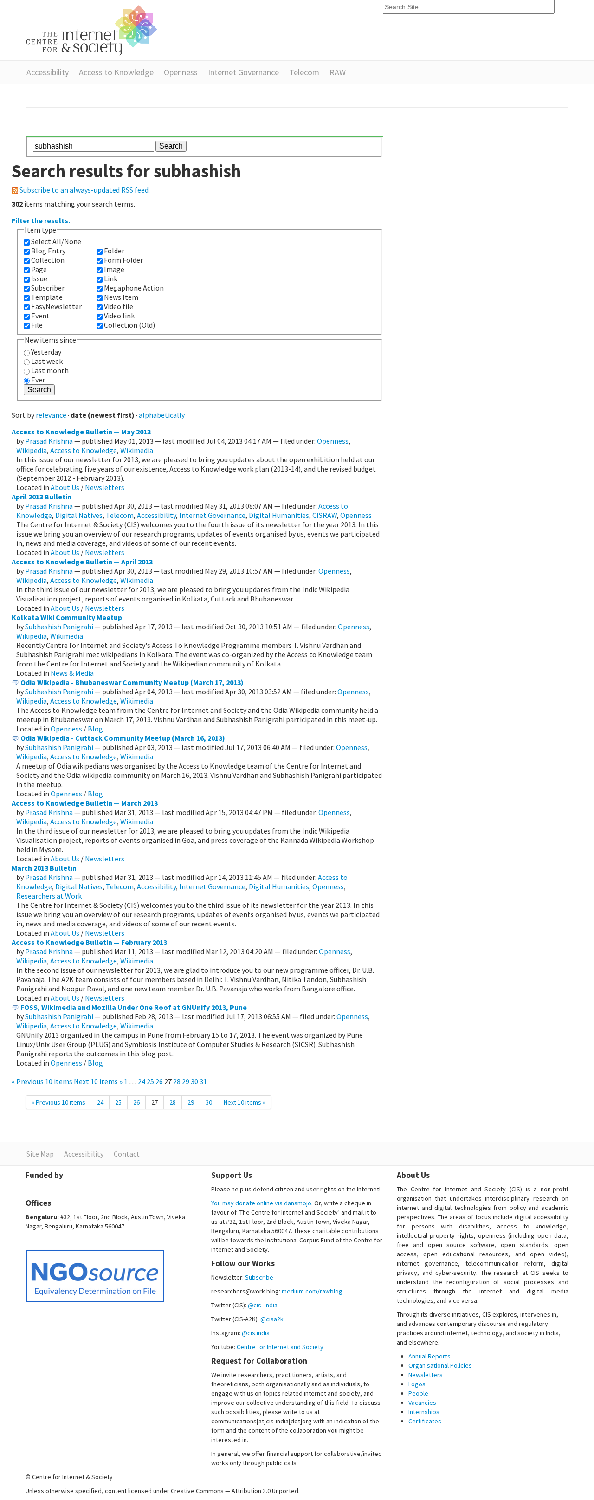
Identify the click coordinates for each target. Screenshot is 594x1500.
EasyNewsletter (56, 306)
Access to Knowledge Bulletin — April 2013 (82, 561)
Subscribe (259, 1277)
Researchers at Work (49, 895)
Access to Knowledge (116, 72)
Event (40, 315)
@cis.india (256, 1333)
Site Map (40, 1153)
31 (203, 1081)
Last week (47, 361)
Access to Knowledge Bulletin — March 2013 (85, 803)
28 (177, 1081)
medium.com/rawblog (312, 1291)
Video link (119, 315)
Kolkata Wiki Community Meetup (67, 617)
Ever (38, 379)
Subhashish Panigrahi (59, 626)
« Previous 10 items (43, 1081)
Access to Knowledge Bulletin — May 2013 (81, 431)
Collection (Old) (129, 325)
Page (39, 269)
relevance (51, 415)
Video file (118, 306)
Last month (50, 370)
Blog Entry (48, 250)
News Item (121, 297)
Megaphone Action (134, 287)
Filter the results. (41, 220)
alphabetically (162, 415)
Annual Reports (429, 1356)
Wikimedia (136, 450)
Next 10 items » (99, 1081)
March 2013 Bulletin (44, 868)
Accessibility (47, 72)
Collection (48, 260)
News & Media (72, 673)
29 (185, 1081)
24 (141, 1081)
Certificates (424, 1421)
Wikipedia (31, 450)
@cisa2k (272, 1319)
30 (194, 1081)
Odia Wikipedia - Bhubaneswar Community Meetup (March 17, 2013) (132, 682)
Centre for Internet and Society (280, 1347)
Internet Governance (243, 72)
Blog (95, 728)
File (37, 325)
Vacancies (422, 1402)
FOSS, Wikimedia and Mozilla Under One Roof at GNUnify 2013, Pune (133, 1007)
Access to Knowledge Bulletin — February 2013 (89, 942)
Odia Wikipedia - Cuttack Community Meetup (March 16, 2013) (122, 738)
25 (150, 1081)
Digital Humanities (279, 515)
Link (110, 278)
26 (159, 1081)
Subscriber (48, 287)
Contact (127, 1153)
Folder (114, 250)
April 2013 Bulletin (41, 496)
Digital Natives (79, 515)
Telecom (304, 72)
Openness (181, 72)
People (418, 1393)
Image (114, 269)
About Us (65, 487)
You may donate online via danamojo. (262, 1203)
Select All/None (56, 241)
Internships (423, 1412)
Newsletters (104, 487)
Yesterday (46, 351)
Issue (39, 278)
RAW (337, 72)
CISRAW (324, 515)
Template (47, 297)
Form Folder (123, 260)
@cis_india (263, 1305)
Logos (417, 1384)
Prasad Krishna (49, 441)
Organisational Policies (440, 1365)
